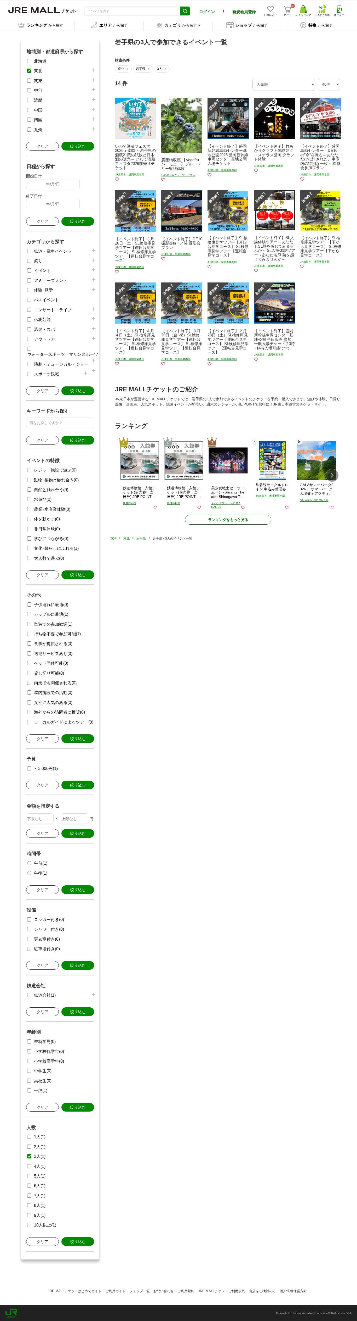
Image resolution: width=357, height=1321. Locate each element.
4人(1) (39, 1166)
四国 (38, 120)
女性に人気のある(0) (53, 702)
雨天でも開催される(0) (55, 683)
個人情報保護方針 (293, 1291)
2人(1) (39, 1147)
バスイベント (46, 300)
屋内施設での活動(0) (53, 692)
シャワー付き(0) (49, 929)
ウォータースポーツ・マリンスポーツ (62, 354)
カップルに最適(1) (51, 614)
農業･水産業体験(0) (52, 509)
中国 (38, 110)
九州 (38, 129)
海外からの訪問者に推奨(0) (59, 712)
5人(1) (39, 1176)
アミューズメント (50, 280)
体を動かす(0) (47, 519)
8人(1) (39, 1205)
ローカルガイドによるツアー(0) (63, 722)
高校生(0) (42, 1081)
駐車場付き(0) (47, 949)
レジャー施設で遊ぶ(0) (55, 470)
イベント (42, 270)
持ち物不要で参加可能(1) (57, 634)
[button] (332, 475)
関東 (38, 81)
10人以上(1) (45, 1225)
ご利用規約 (185, 1291)
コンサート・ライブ (53, 310)
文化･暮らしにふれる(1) (56, 548)
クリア (42, 146)
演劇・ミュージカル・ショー (61, 364)
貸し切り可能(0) (49, 673)
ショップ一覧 (139, 1291)
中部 (38, 90)
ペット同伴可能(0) (51, 663)
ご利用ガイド (115, 1291)
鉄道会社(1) (45, 995)
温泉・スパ (44, 329)
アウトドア (44, 339)
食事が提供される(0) (53, 643)
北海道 (40, 61)
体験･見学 (43, 290)
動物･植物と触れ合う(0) (56, 480)
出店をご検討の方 (262, 1291)
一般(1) (40, 1090)
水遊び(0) (42, 499)
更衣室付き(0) (47, 939)
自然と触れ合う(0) (51, 489)
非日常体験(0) (47, 529)
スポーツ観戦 (46, 374)
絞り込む (78, 146)
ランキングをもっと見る (228, 520)
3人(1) (39, 1156)
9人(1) (39, 1215)
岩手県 (141, 538)
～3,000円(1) (46, 768)
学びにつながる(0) (51, 538)
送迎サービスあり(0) (53, 653)
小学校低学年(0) (49, 1051)
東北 (38, 71)
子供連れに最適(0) (51, 604)
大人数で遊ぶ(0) (49, 558)
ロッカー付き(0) (49, 919)
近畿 (38, 100)
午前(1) (40, 863)
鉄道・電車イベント (53, 251)
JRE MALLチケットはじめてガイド (75, 1291)
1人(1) (39, 1137)
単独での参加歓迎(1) (53, 624)
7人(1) (39, 1196)
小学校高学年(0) (49, 1061)
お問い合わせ (163, 1291)
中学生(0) (42, 1071)
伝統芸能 (42, 319)
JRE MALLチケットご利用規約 (221, 1291)
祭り (38, 261)
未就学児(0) (45, 1041)
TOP (113, 538)
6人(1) (39, 1186)
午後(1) (40, 873)
